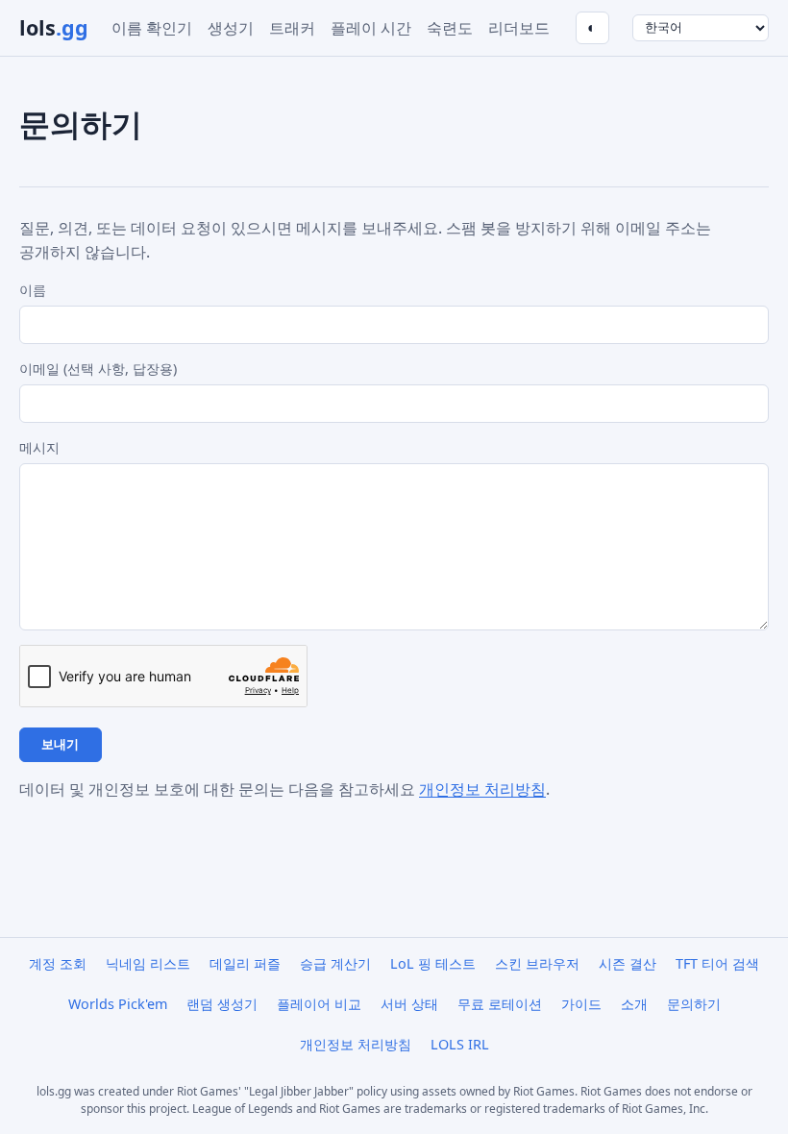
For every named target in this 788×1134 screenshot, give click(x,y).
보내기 (60, 744)
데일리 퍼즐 (245, 963)
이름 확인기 (151, 27)
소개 (634, 1004)
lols (53, 27)
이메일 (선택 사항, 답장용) (98, 368)
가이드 (581, 1004)
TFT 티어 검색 (717, 963)
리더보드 (519, 27)
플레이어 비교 (319, 1004)
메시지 (39, 447)
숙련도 (450, 27)
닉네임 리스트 (148, 963)
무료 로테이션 (499, 1004)
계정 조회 (57, 963)
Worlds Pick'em (117, 1004)
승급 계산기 (335, 963)
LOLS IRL (460, 1044)
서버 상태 (409, 1004)
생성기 (231, 27)
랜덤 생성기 (222, 1004)
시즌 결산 (627, 963)
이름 (32, 290)
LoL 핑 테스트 (433, 963)
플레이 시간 (371, 27)
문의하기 (694, 1004)
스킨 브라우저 (537, 963)
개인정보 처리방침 (482, 789)
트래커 (292, 27)
